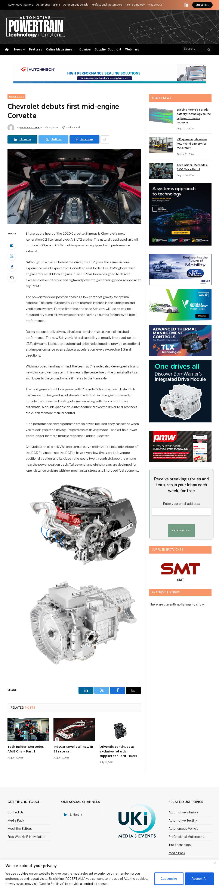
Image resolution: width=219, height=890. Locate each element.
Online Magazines (59, 49)
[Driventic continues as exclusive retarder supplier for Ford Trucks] (120, 729)
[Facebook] (11, 266)
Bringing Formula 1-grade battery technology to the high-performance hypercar (194, 116)
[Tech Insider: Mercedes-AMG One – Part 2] (161, 171)
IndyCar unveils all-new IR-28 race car (73, 749)
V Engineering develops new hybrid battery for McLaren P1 (192, 144)
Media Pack (155, 4)
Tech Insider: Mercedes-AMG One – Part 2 (192, 167)
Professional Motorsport (107, 4)
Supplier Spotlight (108, 49)
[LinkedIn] (11, 245)
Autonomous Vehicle (75, 4)
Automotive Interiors (20, 4)
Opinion (85, 49)
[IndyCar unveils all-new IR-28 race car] (74, 729)
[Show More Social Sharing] (105, 139)
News (18, 49)
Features (35, 49)
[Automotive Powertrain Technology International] (35, 27)
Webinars (132, 49)
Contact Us (15, 812)
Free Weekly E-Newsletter (26, 836)
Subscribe (202, 4)
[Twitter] (11, 256)
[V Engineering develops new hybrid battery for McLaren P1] (161, 145)
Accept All (199, 878)
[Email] (11, 277)
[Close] (214, 863)
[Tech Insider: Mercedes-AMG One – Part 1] (28, 729)
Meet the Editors (19, 828)
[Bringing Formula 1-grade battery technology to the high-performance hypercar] (161, 115)
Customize (169, 878)
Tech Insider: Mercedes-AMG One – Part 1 (26, 749)
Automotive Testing (48, 4)
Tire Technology (135, 4)
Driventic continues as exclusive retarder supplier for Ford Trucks (118, 752)
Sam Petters (30, 127)
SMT (180, 580)
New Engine (16, 96)
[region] (109, 874)
